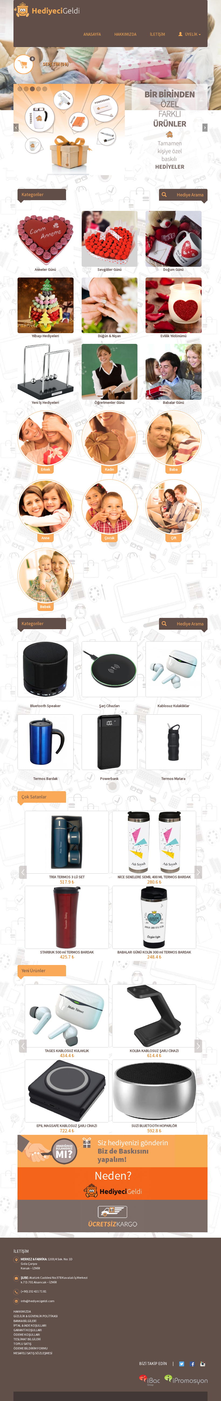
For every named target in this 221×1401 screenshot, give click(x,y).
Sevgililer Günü (110, 269)
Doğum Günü (173, 269)
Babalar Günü (173, 402)
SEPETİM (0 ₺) (55, 64)
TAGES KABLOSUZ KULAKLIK (67, 1050)
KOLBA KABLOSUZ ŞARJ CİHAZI (154, 1050)
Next (205, 128)
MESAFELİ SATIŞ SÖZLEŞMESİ (32, 1353)
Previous (16, 128)
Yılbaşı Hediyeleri (45, 335)
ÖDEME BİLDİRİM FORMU (30, 1348)
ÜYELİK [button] (191, 34)
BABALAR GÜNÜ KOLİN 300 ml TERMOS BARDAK (154, 952)
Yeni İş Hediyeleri (45, 402)
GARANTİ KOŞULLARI (27, 1330)
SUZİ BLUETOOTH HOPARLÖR (154, 1125)
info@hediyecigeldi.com (37, 1301)
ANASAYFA (92, 34)
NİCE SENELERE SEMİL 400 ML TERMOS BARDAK (154, 876)
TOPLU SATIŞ (22, 1344)
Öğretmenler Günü (110, 402)
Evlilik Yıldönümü (174, 335)
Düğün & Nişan (109, 335)
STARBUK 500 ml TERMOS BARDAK (67, 952)
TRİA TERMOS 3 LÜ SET (67, 876)
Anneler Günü (45, 269)
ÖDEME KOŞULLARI (26, 1334)
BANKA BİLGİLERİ (24, 1321)
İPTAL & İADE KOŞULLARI (29, 1325)
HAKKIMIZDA (125, 34)
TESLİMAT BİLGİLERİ (27, 1339)
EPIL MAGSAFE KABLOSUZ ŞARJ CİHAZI (67, 1125)
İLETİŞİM (157, 34)
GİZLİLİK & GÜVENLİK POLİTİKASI (35, 1316)
